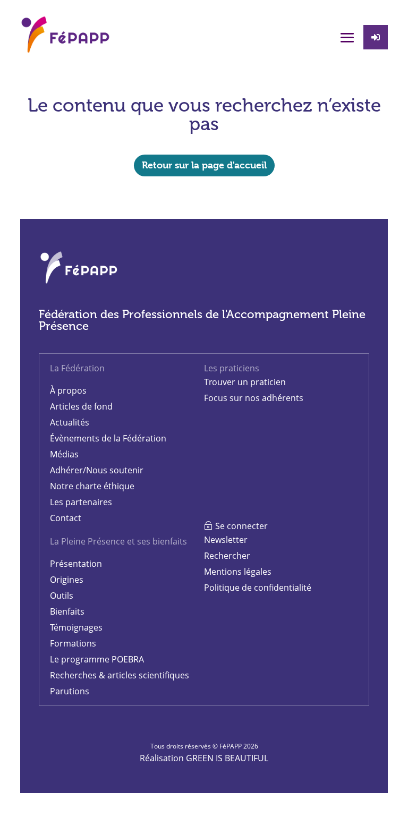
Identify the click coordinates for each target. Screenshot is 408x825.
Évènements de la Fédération (108, 438)
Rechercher (227, 556)
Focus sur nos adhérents (253, 398)
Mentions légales (237, 571)
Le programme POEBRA (97, 659)
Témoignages (76, 627)
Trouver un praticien (245, 382)
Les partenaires (81, 502)
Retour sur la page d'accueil (204, 165)
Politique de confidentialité (257, 587)
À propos (68, 390)
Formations (73, 643)
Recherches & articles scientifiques (119, 675)
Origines (66, 579)
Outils (61, 595)
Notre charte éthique (92, 486)
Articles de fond (81, 406)
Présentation (76, 563)
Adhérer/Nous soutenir (96, 470)
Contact (65, 518)
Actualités (69, 422)
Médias (64, 454)
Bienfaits (67, 611)
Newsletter (226, 540)
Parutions (69, 691)
